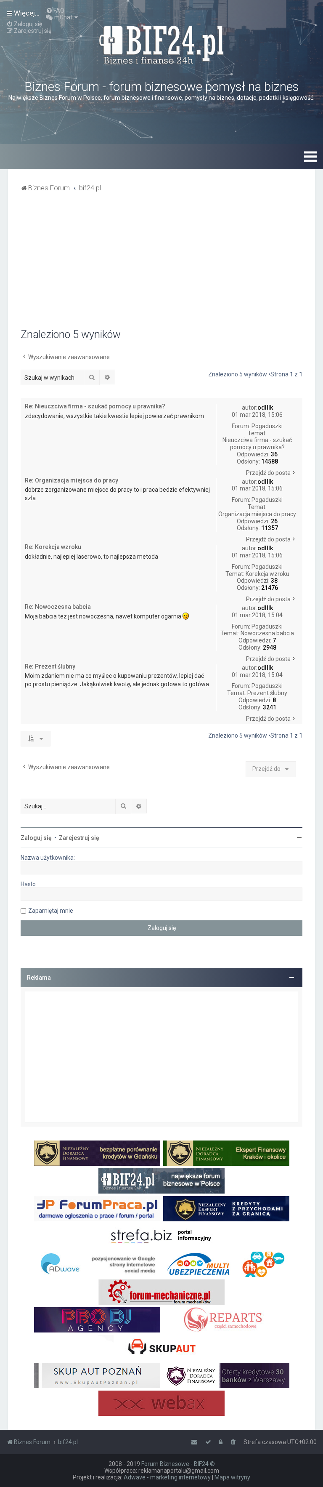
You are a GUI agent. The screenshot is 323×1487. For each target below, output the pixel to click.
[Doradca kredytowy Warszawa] (226, 1375)
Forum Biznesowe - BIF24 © (178, 1463)
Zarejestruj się (79, 837)
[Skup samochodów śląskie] (161, 1348)
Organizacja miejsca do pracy (257, 514)
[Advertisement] (161, 265)
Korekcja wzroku (267, 573)
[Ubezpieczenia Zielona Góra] (226, 1264)
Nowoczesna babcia (267, 633)
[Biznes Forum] (161, 44)
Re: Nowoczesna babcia (58, 606)
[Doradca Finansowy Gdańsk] (97, 1153)
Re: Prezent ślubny (50, 666)
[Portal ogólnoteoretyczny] (161, 1236)
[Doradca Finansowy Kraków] (226, 1153)
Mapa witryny (232, 1477)
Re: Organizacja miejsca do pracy (71, 480)
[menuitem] (55, 10)
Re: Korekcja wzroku (53, 547)
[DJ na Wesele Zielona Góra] (97, 1320)
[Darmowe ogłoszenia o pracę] (97, 1209)
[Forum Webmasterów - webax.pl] (161, 1403)
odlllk (265, 407)
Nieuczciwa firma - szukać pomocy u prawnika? (257, 443)
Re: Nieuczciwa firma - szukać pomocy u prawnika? (95, 406)
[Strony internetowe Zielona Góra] (97, 1264)
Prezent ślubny (267, 693)
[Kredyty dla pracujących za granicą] (226, 1209)
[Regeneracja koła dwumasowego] (226, 1320)
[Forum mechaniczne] (161, 1292)
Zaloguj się (36, 837)
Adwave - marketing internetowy (167, 1477)
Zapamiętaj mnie (50, 910)
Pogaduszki (267, 426)
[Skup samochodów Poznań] (97, 1375)
